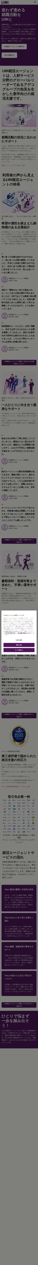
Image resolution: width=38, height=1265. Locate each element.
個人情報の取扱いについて (24, 633)
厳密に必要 (19, 645)
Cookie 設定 (19, 640)
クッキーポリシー (10, 633)
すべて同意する (19, 650)
